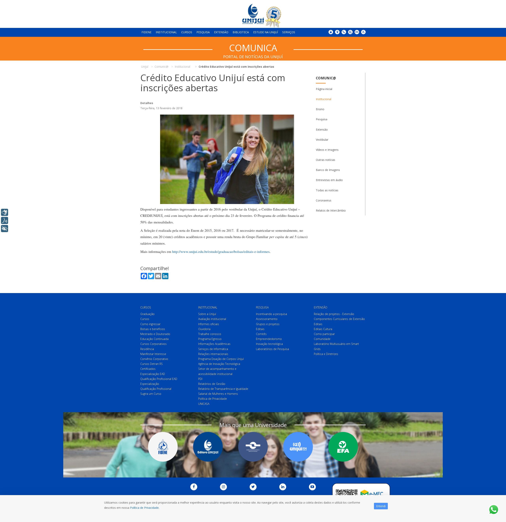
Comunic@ (326, 78)
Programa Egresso (210, 339)
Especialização (149, 384)
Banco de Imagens (328, 170)
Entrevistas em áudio (329, 180)
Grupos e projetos (267, 324)
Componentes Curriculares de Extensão (339, 319)
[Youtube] (312, 486)
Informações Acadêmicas (214, 344)
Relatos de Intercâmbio (331, 210)
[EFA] (343, 447)
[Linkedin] (282, 486)
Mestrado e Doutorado (155, 334)
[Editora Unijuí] (208, 447)
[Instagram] (223, 486)
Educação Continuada (154, 339)
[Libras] (4, 212)
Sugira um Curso (150, 394)
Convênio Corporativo (154, 359)
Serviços (288, 32)
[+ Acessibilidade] (4, 228)
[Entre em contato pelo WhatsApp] (493, 509)
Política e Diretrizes (326, 354)
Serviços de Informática (213, 349)
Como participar (324, 334)
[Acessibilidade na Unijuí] (363, 32)
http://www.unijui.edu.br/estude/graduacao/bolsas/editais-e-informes (221, 251)
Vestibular (322, 139)
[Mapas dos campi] (337, 32)
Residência (147, 349)
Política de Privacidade (212, 399)
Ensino (320, 109)
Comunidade (322, 339)
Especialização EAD (152, 374)
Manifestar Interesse (153, 354)
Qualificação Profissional (155, 389)
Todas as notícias (327, 190)
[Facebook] (193, 486)
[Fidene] (163, 447)
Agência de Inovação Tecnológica (219, 364)
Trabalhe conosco (209, 334)
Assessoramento (267, 319)
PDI (200, 379)
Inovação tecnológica (269, 344)
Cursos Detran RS (151, 364)
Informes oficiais (208, 324)
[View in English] (357, 32)
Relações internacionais (213, 354)
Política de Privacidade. (144, 508)
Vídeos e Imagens (327, 150)
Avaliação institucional (212, 319)
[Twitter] (253, 486)
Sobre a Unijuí (207, 314)
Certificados (148, 369)
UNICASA (203, 404)
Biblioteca (241, 32)
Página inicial (324, 89)
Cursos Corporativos (153, 344)
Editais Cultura (323, 329)
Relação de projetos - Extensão (334, 314)
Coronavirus (323, 200)
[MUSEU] (253, 447)
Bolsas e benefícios (152, 329)
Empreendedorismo (269, 339)
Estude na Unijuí (265, 32)
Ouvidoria (204, 329)
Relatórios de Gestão (211, 384)
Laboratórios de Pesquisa (272, 349)
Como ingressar (150, 324)
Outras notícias (325, 160)
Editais (260, 329)
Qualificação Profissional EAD (158, 379)
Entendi (381, 506)
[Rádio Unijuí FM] (298, 447)
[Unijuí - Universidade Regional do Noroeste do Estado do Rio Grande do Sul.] (253, 14)
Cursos (186, 32)
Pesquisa (203, 32)
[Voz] (4, 220)
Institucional (166, 32)
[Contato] (344, 32)
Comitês (261, 334)
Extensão (221, 32)
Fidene (146, 32)
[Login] (331, 32)
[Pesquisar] (350, 32)
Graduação (147, 314)
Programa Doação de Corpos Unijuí (221, 359)
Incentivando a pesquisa (271, 314)
